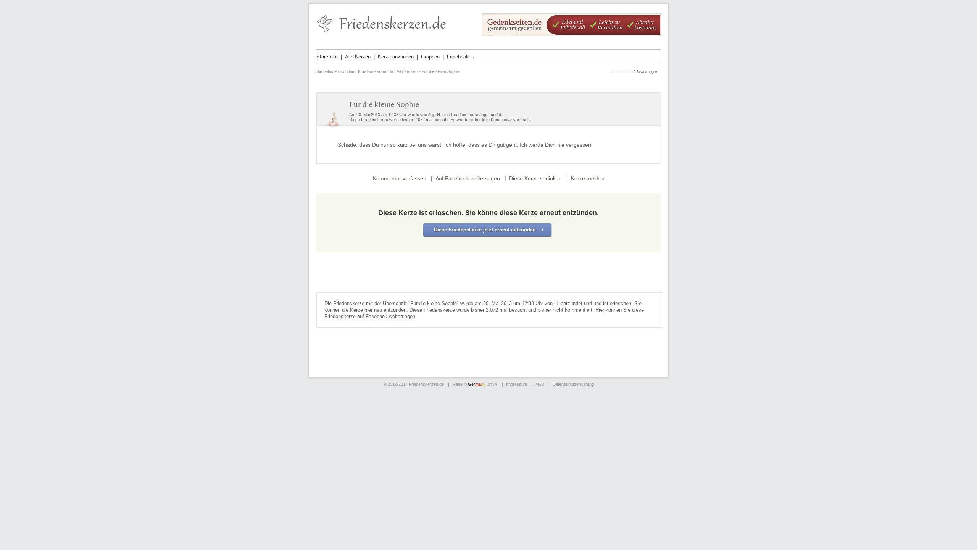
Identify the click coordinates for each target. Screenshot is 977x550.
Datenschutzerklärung (573, 384)
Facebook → (461, 57)
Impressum (516, 384)
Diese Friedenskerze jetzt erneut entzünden (485, 230)
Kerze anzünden (396, 57)
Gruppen (430, 57)
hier (368, 310)
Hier (599, 310)
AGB (539, 384)
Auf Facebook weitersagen (467, 178)
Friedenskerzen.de (375, 71)
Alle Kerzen (358, 57)
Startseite (327, 57)
